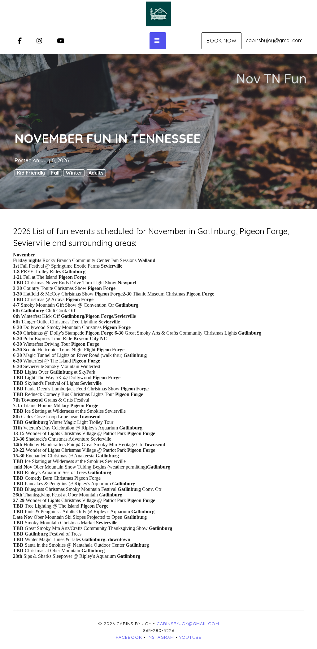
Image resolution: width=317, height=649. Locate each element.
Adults (96, 173)
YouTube (190, 637)
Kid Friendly (31, 173)
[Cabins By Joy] (158, 14)
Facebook (129, 637)
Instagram (160, 637)
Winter (74, 173)
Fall (55, 173)
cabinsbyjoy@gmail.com (274, 40)
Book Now (221, 41)
